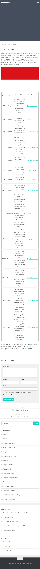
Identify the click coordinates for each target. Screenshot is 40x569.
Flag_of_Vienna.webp (32, 190)
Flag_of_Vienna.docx (32, 259)
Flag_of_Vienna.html (32, 278)
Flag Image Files (8, 465)
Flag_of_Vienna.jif (32, 170)
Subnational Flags (8, 44)
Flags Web (5, 2)
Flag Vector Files (8, 469)
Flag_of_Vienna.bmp (32, 160)
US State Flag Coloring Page (11, 495)
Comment (6, 366)
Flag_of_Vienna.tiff (32, 179)
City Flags (6, 439)
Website (5, 385)
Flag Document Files (9, 456)
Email (23, 379)
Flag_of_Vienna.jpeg (32, 131)
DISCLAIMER (7, 546)
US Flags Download (9, 490)
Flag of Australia (8, 517)
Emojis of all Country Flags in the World (15, 526)
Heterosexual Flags (9, 530)
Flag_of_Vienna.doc (32, 239)
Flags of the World (8, 473)
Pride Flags (6, 482)
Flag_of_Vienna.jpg (32, 119)
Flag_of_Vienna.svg (32, 300)
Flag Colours (7, 452)
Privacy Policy (7, 550)
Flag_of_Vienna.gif (32, 106)
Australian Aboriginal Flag (10, 521)
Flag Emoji (6, 460)
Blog (4, 434)
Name (5, 379)
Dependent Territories (9, 443)
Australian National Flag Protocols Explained (16, 513)
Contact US (6, 542)
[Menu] (37, 2)
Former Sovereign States (10, 477)
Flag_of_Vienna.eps (32, 327)
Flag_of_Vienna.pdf (32, 213)
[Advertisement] (20, 21)
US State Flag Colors (9, 499)
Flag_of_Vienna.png (32, 147)
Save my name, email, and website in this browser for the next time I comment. (17, 394)
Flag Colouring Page (9, 447)
